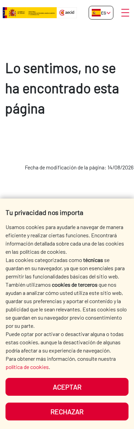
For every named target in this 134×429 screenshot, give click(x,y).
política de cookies (27, 367)
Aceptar (67, 387)
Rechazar (67, 411)
